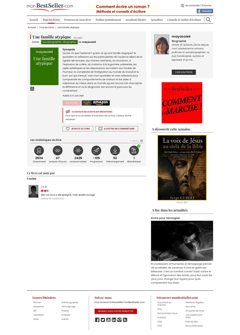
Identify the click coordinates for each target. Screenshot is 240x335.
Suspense (38, 306)
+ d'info (134, 140)
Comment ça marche (164, 304)
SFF (35, 310)
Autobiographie (52, 42)
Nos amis (190, 306)
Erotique (66, 314)
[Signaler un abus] (32, 89)
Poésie (65, 310)
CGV (159, 325)
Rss (125, 320)
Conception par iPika (194, 316)
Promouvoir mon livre (77, 19)
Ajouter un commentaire (119, 128)
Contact (161, 317)
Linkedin (114, 320)
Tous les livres (51, 19)
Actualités (157, 19)
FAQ (159, 309)
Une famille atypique (68, 27)
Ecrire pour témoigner (165, 218)
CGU (159, 321)
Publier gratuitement (108, 19)
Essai (36, 319)
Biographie (69, 42)
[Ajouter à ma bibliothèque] (139, 146)
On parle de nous (195, 310)
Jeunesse (38, 314)
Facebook (97, 320)
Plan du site (192, 321)
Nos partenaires (194, 325)
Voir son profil (183, 72)
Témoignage (68, 306)
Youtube (108, 320)
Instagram (119, 320)
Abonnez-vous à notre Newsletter (115, 311)
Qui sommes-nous (167, 313)
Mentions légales (195, 302)
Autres (65, 319)
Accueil (33, 19)
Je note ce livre (80, 128)
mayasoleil (89, 42)
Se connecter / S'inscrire (198, 5)
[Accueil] (50, 8)
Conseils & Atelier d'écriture (184, 19)
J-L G (44, 186)
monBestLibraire (136, 19)
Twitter (102, 320)
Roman (37, 302)
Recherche (208, 19)
